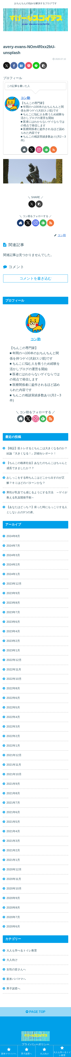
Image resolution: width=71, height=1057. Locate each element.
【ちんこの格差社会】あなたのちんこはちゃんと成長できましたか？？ (37, 465)
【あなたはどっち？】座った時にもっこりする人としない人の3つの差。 (37, 509)
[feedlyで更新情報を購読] (46, 149)
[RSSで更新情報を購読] (53, 149)
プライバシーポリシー (35, 1044)
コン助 (25, 98)
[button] (43, 65)
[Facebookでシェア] (13, 65)
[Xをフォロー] (31, 149)
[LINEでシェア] (36, 65)
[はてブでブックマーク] (21, 65)
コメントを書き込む (35, 278)
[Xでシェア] (6, 65)
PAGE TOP (36, 1011)
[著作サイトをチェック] (24, 149)
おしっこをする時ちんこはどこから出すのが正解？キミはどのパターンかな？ (35, 480)
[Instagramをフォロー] (39, 149)
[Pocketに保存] (28, 65)
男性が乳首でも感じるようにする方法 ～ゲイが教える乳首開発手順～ (37, 495)
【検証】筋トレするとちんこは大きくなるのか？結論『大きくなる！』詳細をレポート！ (37, 451)
